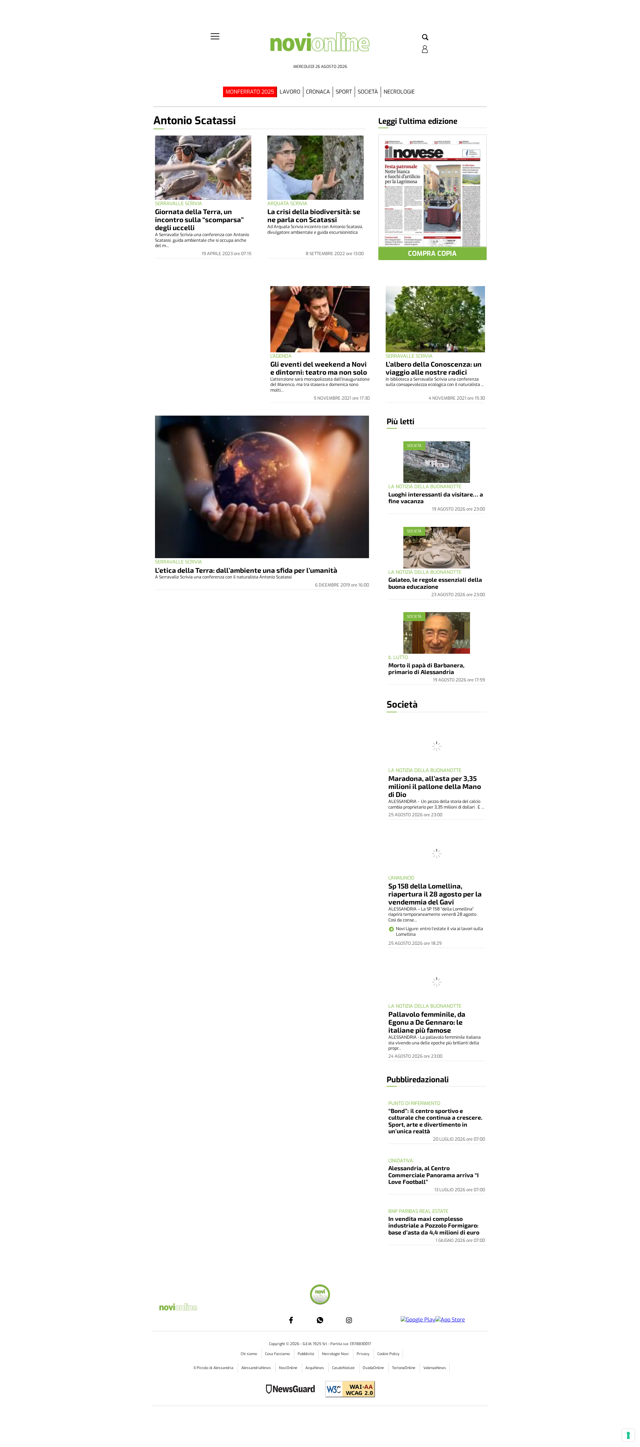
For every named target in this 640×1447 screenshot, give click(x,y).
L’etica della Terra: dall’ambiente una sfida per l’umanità (246, 570)
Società (368, 91)
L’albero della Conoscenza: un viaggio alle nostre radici (434, 368)
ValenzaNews (434, 1367)
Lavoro (290, 91)
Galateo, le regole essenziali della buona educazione (435, 583)
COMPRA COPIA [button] (432, 253)
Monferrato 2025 (250, 91)
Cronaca (318, 91)
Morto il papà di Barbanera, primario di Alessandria (426, 668)
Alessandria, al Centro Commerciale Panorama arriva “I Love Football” (433, 1174)
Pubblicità (306, 1353)
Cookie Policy (388, 1353)
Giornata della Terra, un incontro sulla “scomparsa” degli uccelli (199, 219)
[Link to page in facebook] (291, 1320)
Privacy (363, 1353)
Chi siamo (249, 1353)
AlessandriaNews (256, 1367)
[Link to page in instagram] (349, 1320)
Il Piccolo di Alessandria (214, 1367)
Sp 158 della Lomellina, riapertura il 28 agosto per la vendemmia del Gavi (435, 894)
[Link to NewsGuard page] (292, 1390)
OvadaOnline (374, 1367)
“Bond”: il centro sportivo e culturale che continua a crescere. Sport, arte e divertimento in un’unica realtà (435, 1121)
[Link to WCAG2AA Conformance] (347, 1390)
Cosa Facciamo (278, 1353)
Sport (344, 91)
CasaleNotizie (344, 1367)
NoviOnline (288, 1367)
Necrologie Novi (336, 1353)
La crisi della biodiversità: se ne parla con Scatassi (313, 215)
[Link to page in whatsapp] (320, 1320)
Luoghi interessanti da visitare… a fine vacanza (435, 498)
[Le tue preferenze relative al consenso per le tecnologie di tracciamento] (628, 1435)
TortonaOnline (404, 1367)
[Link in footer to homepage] (320, 1295)
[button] (425, 37)
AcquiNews (315, 1367)
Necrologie (399, 91)
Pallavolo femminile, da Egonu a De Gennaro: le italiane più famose (426, 1022)
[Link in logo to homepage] (320, 46)
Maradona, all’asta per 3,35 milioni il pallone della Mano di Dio (434, 786)
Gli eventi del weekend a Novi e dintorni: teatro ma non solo (318, 368)
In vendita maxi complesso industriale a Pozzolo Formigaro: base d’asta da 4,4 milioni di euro (433, 1225)
